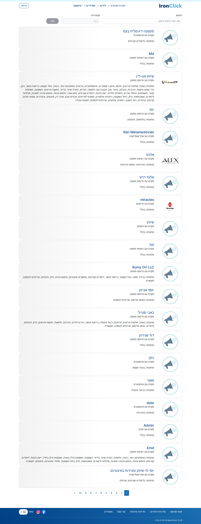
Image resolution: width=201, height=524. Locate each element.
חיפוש (179, 15)
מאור (150, 380)
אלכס (150, 155)
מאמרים (108, 511)
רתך (151, 358)
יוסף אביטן (146, 290)
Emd (150, 448)
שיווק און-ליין (145, 76)
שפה (30, 511)
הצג (52, 21)
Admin (149, 425)
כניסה (24, 5)
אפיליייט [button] (90, 5)
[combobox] (80, 21)
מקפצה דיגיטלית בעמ (138, 31)
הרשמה (77, 5)
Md (151, 54)
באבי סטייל (146, 312)
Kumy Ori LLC (143, 267)
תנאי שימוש (176, 511)
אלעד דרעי (146, 177)
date (150, 403)
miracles (147, 200)
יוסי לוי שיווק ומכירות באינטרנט (132, 471)
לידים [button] (102, 5)
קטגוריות (95, 15)
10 (80, 492)
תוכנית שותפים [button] (117, 5)
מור (151, 245)
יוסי (151, 110)
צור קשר (121, 511)
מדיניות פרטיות (137, 511)
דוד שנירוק (146, 335)
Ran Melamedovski (138, 132)
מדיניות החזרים (158, 511)
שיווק (150, 222)
